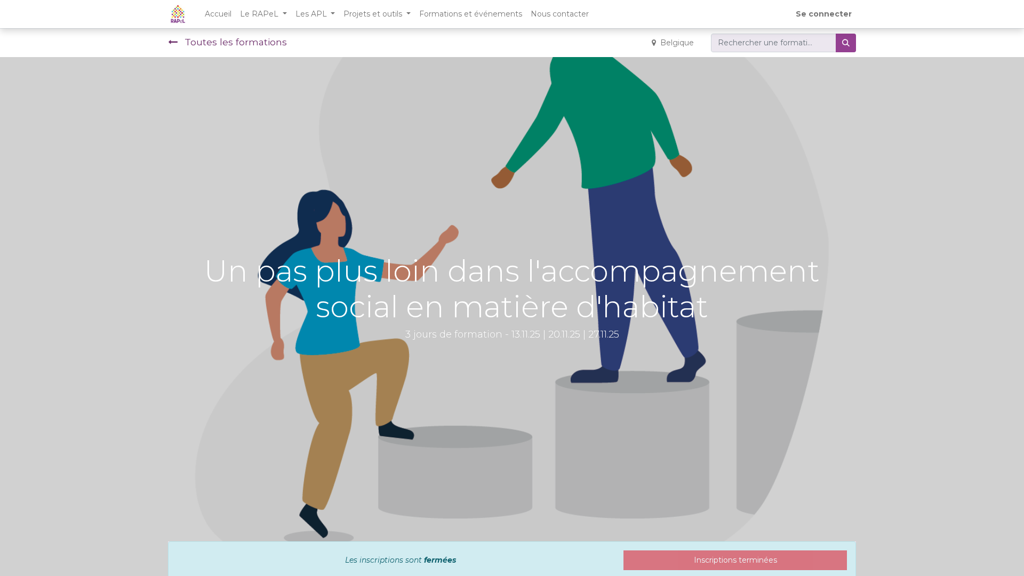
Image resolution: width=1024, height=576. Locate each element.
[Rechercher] (846, 43)
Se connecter (824, 14)
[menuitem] (218, 14)
